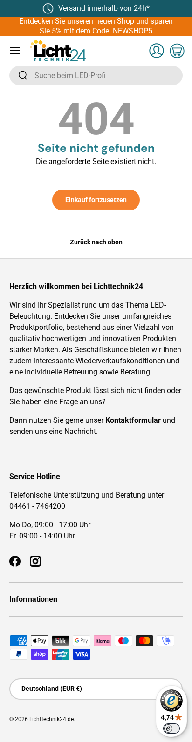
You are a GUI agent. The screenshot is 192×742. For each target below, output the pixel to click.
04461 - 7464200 (37, 506)
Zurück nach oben (96, 242)
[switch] (171, 728)
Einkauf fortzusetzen (96, 200)
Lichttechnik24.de (51, 719)
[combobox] (96, 75)
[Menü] (15, 50)
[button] (177, 50)
